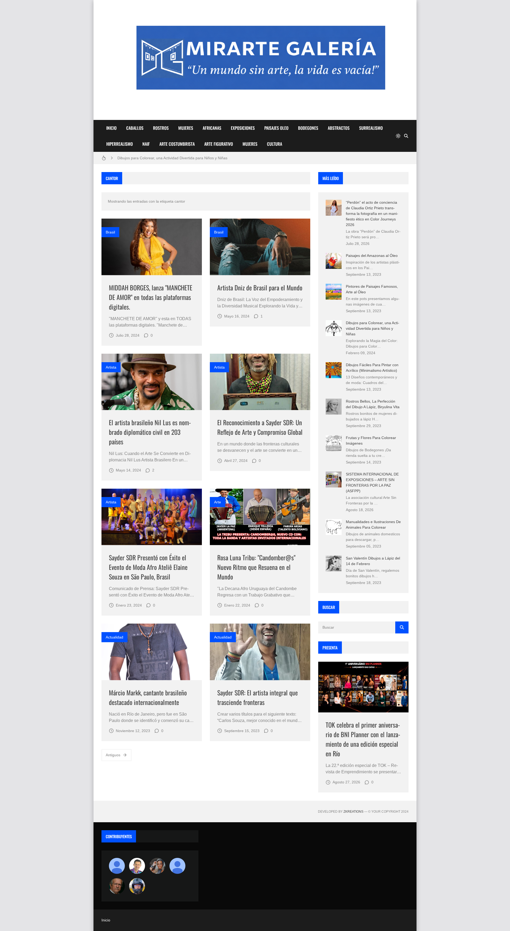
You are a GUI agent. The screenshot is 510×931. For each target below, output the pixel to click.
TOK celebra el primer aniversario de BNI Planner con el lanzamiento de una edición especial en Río (363, 739)
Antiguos (113, 755)
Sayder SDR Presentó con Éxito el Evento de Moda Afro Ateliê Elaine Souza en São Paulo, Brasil (148, 567)
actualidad (114, 637)
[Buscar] (406, 136)
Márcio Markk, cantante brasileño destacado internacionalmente (148, 697)
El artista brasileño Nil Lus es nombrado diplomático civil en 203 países (150, 432)
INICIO (111, 128)
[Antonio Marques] (117, 866)
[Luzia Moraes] (157, 866)
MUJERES (185, 128)
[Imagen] (151, 247)
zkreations (353, 811)
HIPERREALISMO (119, 144)
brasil (110, 232)
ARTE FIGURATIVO (218, 144)
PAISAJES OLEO (276, 128)
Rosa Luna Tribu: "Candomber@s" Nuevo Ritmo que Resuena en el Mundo (256, 567)
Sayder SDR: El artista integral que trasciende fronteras (257, 697)
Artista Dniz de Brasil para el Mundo (259, 287)
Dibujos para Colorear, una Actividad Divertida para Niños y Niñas (172, 158)
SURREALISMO (371, 128)
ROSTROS (161, 128)
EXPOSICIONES (243, 128)
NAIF (146, 144)
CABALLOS (134, 128)
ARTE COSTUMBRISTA (177, 144)
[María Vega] (177, 866)
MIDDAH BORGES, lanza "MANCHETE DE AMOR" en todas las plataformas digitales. (150, 297)
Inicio (105, 920)
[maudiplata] (137, 886)
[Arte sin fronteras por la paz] (137, 866)
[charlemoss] (117, 886)
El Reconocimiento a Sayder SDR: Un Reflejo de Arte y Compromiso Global (260, 427)
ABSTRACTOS (339, 128)
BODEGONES (308, 128)
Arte (217, 502)
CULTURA (274, 144)
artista (111, 367)
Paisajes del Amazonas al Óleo (372, 255)
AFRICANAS (212, 128)
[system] (398, 136)
